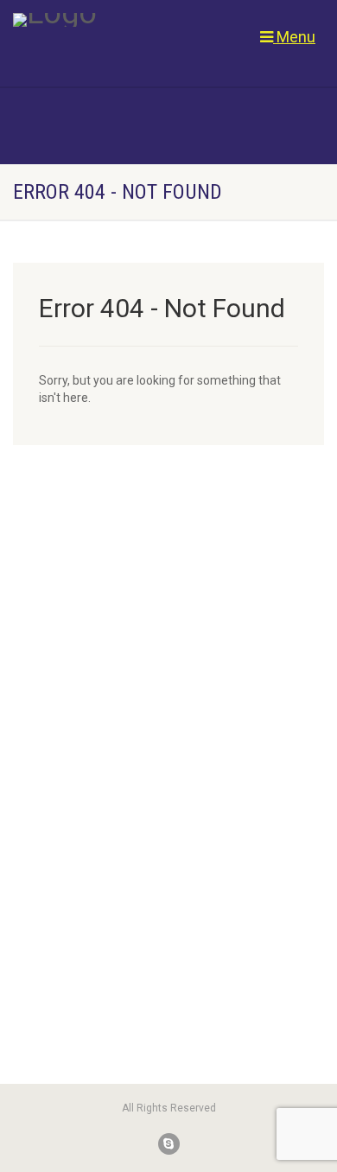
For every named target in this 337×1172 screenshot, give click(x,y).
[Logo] (112, 20)
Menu (294, 37)
